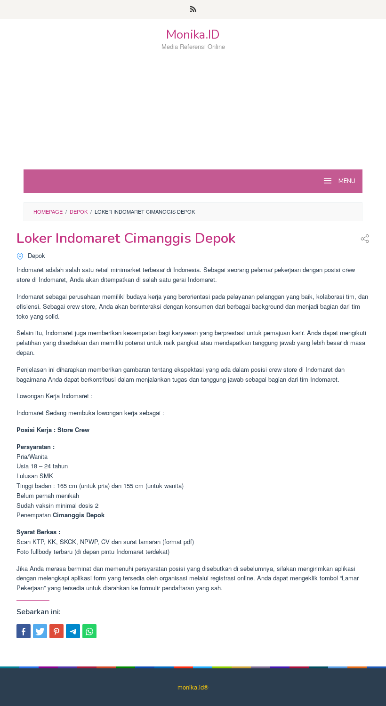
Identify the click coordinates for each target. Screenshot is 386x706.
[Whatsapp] (89, 631)
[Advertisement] (193, 127)
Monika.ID (193, 34)
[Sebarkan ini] (23, 631)
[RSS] (193, 9)
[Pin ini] (56, 631)
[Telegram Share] (73, 631)
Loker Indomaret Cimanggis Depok (125, 238)
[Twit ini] (40, 631)
